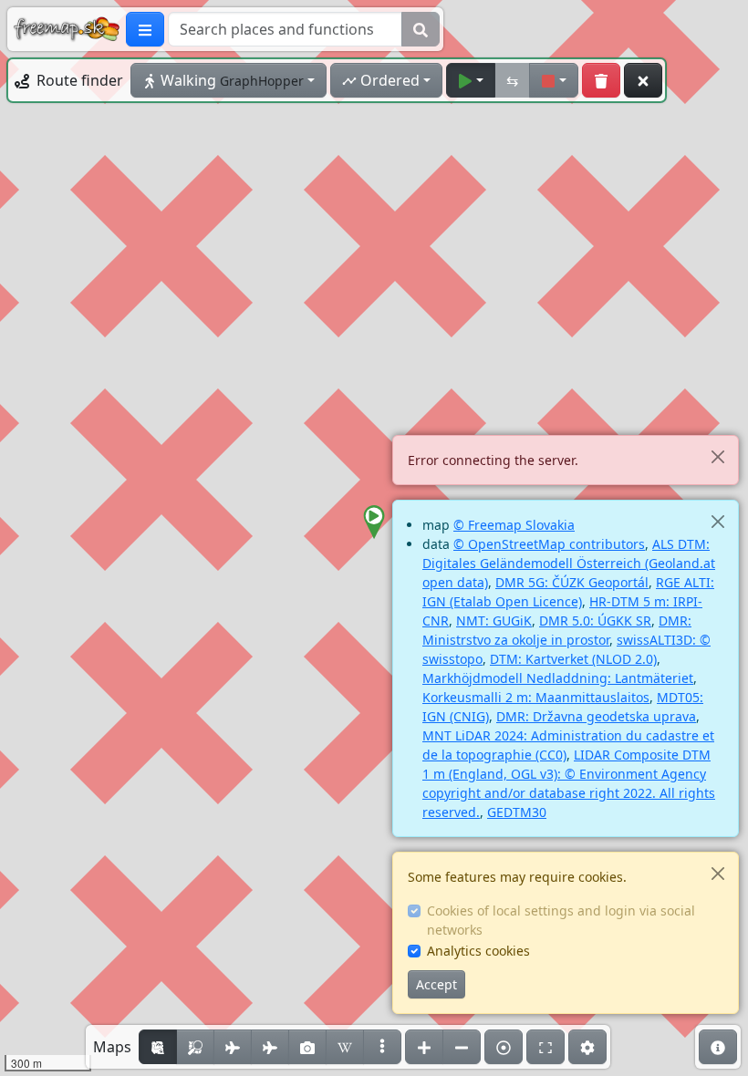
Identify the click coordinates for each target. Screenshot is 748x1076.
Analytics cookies (478, 950)
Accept (436, 984)
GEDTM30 (516, 812)
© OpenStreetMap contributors (549, 544)
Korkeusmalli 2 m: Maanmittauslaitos (535, 697)
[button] (374, 522)
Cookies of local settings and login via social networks (561, 920)
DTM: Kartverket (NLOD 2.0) (573, 658)
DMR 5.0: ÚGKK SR (595, 620)
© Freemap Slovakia (514, 524)
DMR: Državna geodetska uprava (596, 716)
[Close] (717, 456)
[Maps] (382, 1046)
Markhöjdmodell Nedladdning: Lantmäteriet (557, 678)
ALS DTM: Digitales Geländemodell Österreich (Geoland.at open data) (568, 563)
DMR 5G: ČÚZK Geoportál (572, 582)
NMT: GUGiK (494, 620)
